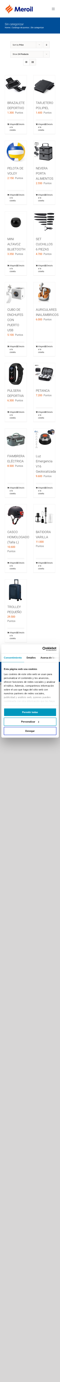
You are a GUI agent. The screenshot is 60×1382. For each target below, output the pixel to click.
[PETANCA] (44, 374)
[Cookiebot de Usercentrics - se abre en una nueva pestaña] (42, 649)
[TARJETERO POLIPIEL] (44, 86)
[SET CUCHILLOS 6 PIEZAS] (44, 222)
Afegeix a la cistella (13, 127)
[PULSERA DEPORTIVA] (16, 374)
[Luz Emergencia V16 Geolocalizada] (44, 439)
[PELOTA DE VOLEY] (16, 152)
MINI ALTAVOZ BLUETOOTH (16, 244)
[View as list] (33, 62)
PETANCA (43, 391)
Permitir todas (30, 712)
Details (21, 124)
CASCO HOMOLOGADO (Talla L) (18, 537)
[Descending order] (46, 45)
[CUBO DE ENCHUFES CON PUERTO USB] (16, 293)
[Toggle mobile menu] (53, 9)
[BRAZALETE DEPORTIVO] (16, 86)
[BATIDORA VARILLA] (44, 515)
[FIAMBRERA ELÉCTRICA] (16, 439)
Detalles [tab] (31, 657)
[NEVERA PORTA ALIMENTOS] (44, 152)
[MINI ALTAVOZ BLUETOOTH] (16, 222)
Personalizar (28, 721)
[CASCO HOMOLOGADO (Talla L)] (16, 515)
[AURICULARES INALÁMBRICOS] (44, 293)
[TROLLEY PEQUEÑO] (16, 590)
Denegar (30, 731)
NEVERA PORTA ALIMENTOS (44, 173)
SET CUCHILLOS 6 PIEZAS (44, 244)
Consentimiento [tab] (13, 657)
